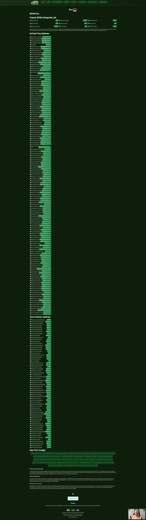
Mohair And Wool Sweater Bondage (54, 459)
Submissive (56, 26)
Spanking (114, 20)
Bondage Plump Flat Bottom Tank (96, 453)
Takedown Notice (73, 505)
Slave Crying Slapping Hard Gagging (61, 453)
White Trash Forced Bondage (48, 453)
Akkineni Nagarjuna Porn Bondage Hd (90, 456)
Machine (115, 26)
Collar (86, 26)
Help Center (79, 505)
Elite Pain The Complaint (78, 456)
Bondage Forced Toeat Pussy (36, 453)
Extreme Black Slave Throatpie (62, 462)
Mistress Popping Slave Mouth (92, 465)
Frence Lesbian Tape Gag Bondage (39, 462)
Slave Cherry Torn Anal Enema (74, 453)
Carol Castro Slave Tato (74, 462)
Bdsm (57, 20)
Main (43, 2)
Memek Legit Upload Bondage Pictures (41, 456)
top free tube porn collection (111, 29)
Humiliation (85, 20)
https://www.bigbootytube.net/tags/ (93, 505)
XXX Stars (74, 2)
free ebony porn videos (57, 2)
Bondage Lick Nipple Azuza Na (109, 453)
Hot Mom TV (84, 505)
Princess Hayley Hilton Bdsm (90, 459)
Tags (48, 2)
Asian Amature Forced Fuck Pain (55, 456)
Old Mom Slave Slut (85, 453)
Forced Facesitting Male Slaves (69, 465)
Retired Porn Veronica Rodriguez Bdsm (55, 465)
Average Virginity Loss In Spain (67, 459)
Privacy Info (65, 505)
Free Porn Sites (82, 2)
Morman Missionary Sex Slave (85, 462)
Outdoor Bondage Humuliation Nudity (105, 456)
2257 (69, 505)
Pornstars (66, 2)
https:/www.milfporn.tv (58, 505)
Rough (57, 23)
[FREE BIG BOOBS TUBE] (33, 44)
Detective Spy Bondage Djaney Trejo (40, 459)
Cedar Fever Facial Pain (81, 465)
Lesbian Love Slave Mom (79, 459)
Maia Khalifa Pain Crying (109, 462)
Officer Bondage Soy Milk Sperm (97, 462)
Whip (115, 23)
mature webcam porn (92, 2)
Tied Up (86, 23)
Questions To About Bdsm (51, 462)
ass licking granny (103, 2)
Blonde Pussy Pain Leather (67, 456)
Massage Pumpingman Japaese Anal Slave (104, 459)
